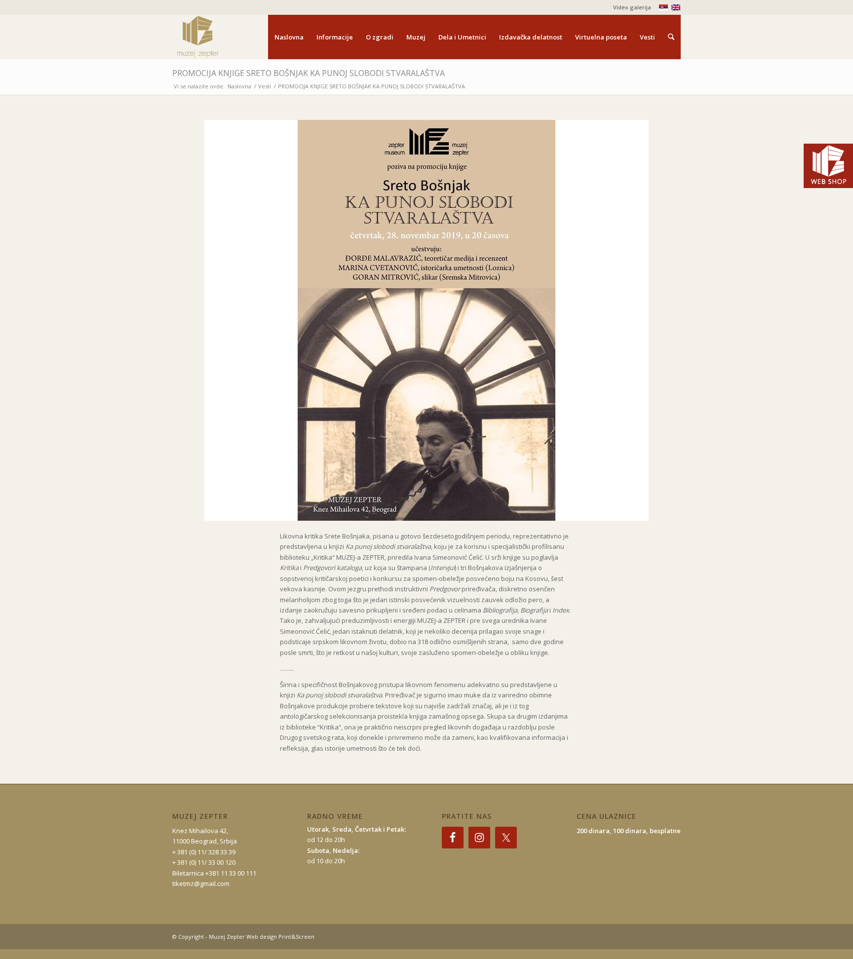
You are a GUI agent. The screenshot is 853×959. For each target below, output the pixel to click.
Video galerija (632, 7)
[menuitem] (629, 7)
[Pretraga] (671, 37)
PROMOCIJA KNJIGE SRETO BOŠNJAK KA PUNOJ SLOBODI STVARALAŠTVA (308, 73)
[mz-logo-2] (220, 37)
